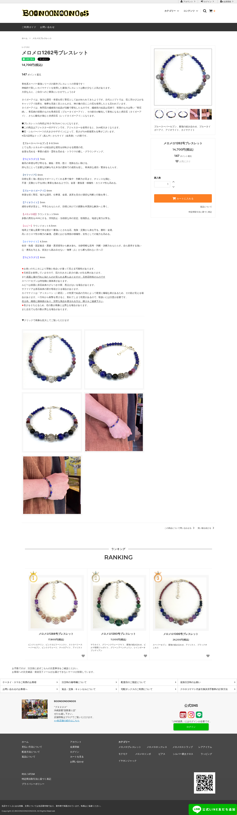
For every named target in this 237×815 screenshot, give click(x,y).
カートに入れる (185, 198)
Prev (158, 77)
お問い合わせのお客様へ (15, 689)
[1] (56, 603)
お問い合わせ (47, 27)
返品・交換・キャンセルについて (79, 689)
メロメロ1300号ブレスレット (180, 633)
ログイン (207, 1)
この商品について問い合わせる (178, 528)
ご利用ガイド (29, 27)
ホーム (25, 38)
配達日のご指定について (133, 682)
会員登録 (227, 1)
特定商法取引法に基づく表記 (36, 778)
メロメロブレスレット (42, 38)
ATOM (31, 774)
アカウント (188, 1)
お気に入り (185, 161)
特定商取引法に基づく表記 (200, 212)
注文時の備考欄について (74, 682)
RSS (24, 774)
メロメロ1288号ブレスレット (56, 633)
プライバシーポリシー (33, 783)
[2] (118, 603)
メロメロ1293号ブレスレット (118, 633)
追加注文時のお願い (190, 682)
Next (207, 77)
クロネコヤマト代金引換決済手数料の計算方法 (204, 689)
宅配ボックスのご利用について (137, 689)
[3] (181, 603)
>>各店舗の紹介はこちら (66, 720)
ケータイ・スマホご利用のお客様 (19, 682)
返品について (206, 206)
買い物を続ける (205, 528)
